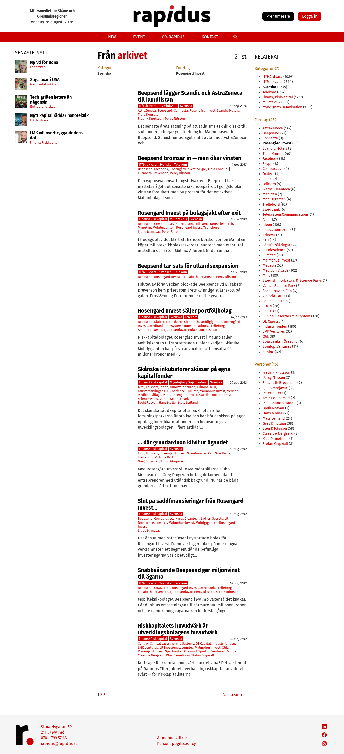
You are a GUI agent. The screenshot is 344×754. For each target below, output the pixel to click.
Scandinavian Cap (200, 453)
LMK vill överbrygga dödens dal (56, 136)
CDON (158, 588)
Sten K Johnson (227, 592)
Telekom (180, 164)
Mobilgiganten (164, 227)
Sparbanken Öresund (181, 651)
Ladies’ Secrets (212, 518)
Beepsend (164, 110)
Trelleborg (211, 227)
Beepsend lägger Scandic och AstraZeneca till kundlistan (190, 96)
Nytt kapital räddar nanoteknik (59, 115)
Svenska (186, 106)
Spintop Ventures (211, 651)
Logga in (309, 16)
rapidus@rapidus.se (59, 743)
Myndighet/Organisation (188, 382)
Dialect (180, 224)
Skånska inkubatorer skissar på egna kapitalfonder (184, 372)
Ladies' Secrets (275, 301)
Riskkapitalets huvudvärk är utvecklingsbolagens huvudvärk (177, 629)
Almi (141, 387)
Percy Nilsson (175, 118)
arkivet (132, 55)
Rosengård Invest (202, 110)
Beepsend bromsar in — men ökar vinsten (190, 158)
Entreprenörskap (43, 106)
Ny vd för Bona (44, 62)
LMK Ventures (148, 647)
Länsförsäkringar (150, 391)
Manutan (144, 227)
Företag (183, 67)
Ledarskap (38, 67)
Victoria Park (164, 457)
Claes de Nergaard (151, 655)
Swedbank (156, 326)
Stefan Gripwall (202, 655)
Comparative (163, 224)
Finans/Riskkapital (44, 142)
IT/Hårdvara (39, 120)
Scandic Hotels (228, 110)
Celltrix (143, 643)
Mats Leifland (188, 402)
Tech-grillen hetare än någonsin (51, 100)
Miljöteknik (178, 219)
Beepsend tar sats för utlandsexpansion (188, 266)
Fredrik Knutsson (150, 118)
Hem (112, 36)
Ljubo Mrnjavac (149, 232)
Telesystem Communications (186, 326)
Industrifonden (223, 643)
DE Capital (203, 643)
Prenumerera (278, 16)
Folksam (200, 224)
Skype (201, 169)
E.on (189, 224)
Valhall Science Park (174, 399)
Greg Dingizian (148, 461)
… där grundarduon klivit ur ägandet (183, 442)
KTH (213, 387)
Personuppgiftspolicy (176, 743)
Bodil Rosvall (147, 402)
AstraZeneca (147, 110)
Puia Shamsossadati (203, 330)
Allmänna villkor (172, 737)
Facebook (161, 169)
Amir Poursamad (150, 330)
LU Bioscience (174, 391)
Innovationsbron (182, 387)
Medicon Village (149, 395)
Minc (166, 395)
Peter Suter (170, 232)
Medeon (233, 391)
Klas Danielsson (178, 655)
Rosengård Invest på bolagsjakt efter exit (189, 213)
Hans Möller (168, 402)
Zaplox (231, 651)
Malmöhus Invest (212, 391)
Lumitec (192, 391)
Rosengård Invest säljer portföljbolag (185, 310)
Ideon (164, 387)
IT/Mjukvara (168, 106)
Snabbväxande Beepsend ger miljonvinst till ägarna (189, 573)
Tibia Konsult (148, 115)
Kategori (105, 67)
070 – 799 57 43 (54, 737)
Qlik (225, 647)
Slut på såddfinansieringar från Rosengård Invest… (191, 504)
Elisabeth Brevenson (153, 173)
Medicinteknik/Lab (44, 84)
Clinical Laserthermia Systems (172, 643)
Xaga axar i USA (45, 79)
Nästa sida (235, 694)
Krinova (203, 387)
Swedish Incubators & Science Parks (292, 280)
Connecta (181, 110)
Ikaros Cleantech (220, 224)
